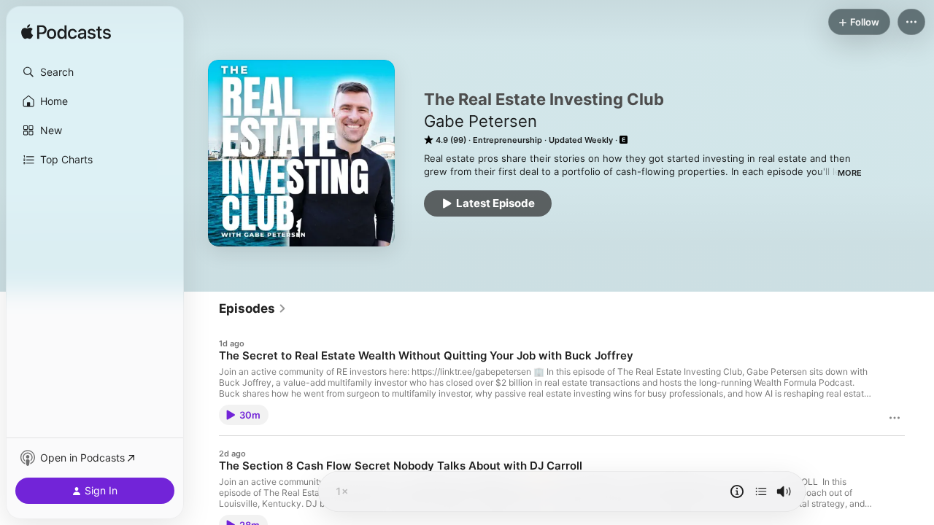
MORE (850, 173)
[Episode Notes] (737, 491)
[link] (253, 308)
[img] (66, 33)
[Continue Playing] (761, 491)
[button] (95, 72)
